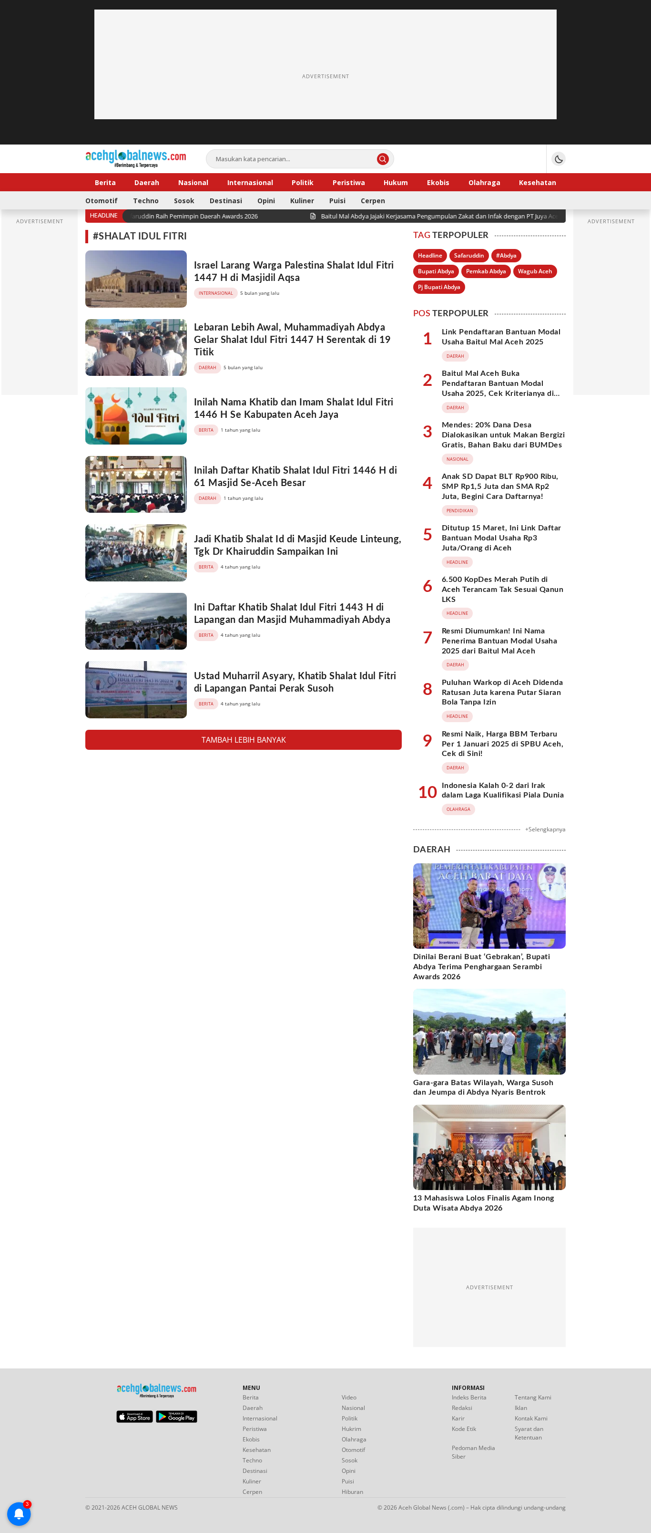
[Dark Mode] (558, 159)
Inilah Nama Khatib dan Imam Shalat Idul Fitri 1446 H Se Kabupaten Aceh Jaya (294, 409)
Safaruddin (469, 255)
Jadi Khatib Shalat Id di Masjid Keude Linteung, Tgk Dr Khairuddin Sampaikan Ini (298, 546)
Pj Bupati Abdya (439, 287)
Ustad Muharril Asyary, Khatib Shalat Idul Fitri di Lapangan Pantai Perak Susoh (295, 683)
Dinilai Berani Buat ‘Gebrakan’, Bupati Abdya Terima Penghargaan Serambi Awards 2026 (481, 967)
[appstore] (134, 1420)
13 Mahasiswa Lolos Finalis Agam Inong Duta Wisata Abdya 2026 (483, 1203)
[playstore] (176, 1420)
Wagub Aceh (535, 271)
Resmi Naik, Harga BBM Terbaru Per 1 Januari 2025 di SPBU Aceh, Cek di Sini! (502, 744)
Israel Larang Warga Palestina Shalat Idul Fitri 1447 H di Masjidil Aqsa (294, 272)
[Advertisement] (325, 76)
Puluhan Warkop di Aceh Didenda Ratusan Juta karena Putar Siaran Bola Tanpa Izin (502, 692)
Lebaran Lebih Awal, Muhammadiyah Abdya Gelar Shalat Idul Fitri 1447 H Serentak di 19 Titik (292, 340)
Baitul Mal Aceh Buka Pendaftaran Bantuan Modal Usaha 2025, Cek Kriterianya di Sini (498, 388)
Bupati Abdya (436, 271)
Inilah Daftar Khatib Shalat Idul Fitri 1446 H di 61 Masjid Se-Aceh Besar (295, 477)
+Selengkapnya (545, 829)
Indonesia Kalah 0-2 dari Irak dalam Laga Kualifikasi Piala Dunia (503, 790)
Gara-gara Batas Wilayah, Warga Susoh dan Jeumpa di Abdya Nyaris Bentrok (483, 1088)
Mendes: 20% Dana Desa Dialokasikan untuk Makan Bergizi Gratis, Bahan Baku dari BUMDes (503, 435)
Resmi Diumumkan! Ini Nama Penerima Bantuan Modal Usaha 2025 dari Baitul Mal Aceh (499, 641)
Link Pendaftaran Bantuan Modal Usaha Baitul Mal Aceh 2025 (501, 337)
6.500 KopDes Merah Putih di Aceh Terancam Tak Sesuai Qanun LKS (502, 589)
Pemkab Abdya (486, 271)
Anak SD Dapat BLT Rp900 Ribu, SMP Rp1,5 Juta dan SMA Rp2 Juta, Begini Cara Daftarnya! (500, 486)
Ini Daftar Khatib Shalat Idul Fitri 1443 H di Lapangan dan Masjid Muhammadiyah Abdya (292, 614)
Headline (430, 255)
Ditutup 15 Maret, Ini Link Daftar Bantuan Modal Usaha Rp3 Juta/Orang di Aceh (501, 538)
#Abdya (506, 255)
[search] (383, 159)
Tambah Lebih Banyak (244, 740)
